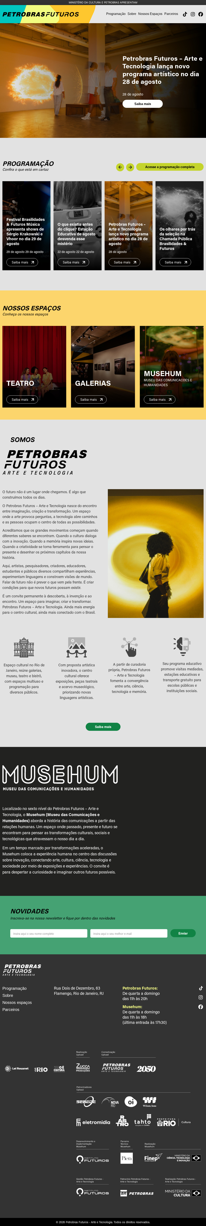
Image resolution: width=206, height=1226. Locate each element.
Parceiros (171, 14)
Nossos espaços (17, 1002)
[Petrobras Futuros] (21, 970)
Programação (116, 14)
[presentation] (120, 167)
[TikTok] (185, 14)
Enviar (183, 933)
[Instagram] (193, 14)
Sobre (132, 14)
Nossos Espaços (150, 14)
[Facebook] (201, 14)
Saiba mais (142, 104)
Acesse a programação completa (170, 167)
